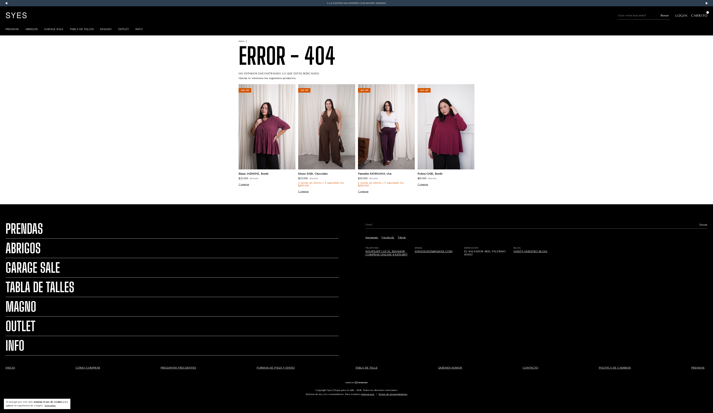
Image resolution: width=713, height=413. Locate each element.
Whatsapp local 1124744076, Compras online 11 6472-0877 (386, 253)
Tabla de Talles (82, 29)
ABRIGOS (31, 29)
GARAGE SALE (53, 29)
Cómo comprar (88, 367)
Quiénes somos (450, 367)
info (139, 29)
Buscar (665, 15)
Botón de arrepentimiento (393, 394)
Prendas (12, 29)
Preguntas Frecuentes (178, 367)
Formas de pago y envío (276, 367)
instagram (372, 237)
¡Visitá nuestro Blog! (530, 251)
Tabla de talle (366, 367)
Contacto (530, 367)
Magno (106, 29)
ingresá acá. (368, 394)
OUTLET (123, 29)
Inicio (242, 41)
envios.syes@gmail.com (433, 251)
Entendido (50, 405)
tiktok (402, 237)
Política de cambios (615, 367)
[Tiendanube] (356, 383)
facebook (388, 237)
